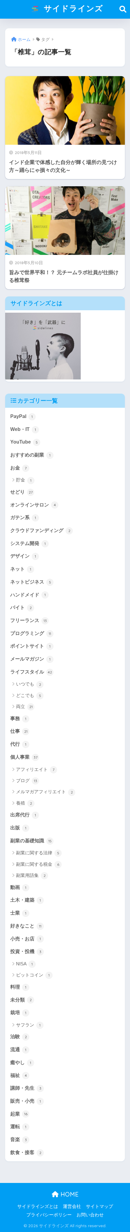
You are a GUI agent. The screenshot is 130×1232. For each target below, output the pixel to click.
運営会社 (72, 1206)
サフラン (28, 1024)
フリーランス (28, 620)
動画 (18, 887)
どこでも (28, 695)
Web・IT (23, 429)
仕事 (19, 731)
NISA (24, 963)
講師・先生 (25, 1088)
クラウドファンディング (40, 530)
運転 (18, 1126)
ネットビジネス (30, 581)
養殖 (24, 803)
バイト (21, 607)
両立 (24, 706)
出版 (18, 827)
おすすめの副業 (30, 454)
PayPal (21, 416)
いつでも (28, 683)
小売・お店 (25, 938)
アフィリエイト (35, 769)
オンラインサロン (33, 504)
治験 (18, 1036)
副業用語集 (31, 875)
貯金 (23, 479)
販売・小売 (25, 1101)
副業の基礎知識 (31, 840)
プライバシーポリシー (49, 1214)
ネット (20, 568)
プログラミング (30, 633)
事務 (18, 718)
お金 (18, 467)
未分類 (21, 999)
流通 (18, 1049)
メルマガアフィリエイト (44, 791)
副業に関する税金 (37, 864)
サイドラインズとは (37, 1206)
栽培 (18, 1012)
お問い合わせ (90, 1214)
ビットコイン (33, 974)
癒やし (20, 1062)
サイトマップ (99, 1206)
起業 (19, 1113)
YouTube (24, 441)
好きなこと (25, 925)
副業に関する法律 (37, 852)
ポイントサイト (30, 646)
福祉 (18, 1075)
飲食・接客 (25, 1152)
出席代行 (23, 814)
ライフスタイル (31, 671)
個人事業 (23, 757)
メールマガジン (30, 658)
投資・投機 (25, 951)
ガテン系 (23, 517)
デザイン (23, 556)
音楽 (18, 1139)
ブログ (26, 780)
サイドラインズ (72, 8)
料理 (18, 986)
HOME (69, 1194)
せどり (21, 491)
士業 (18, 912)
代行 (18, 744)
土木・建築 (25, 899)
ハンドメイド (28, 594)
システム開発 (28, 543)
